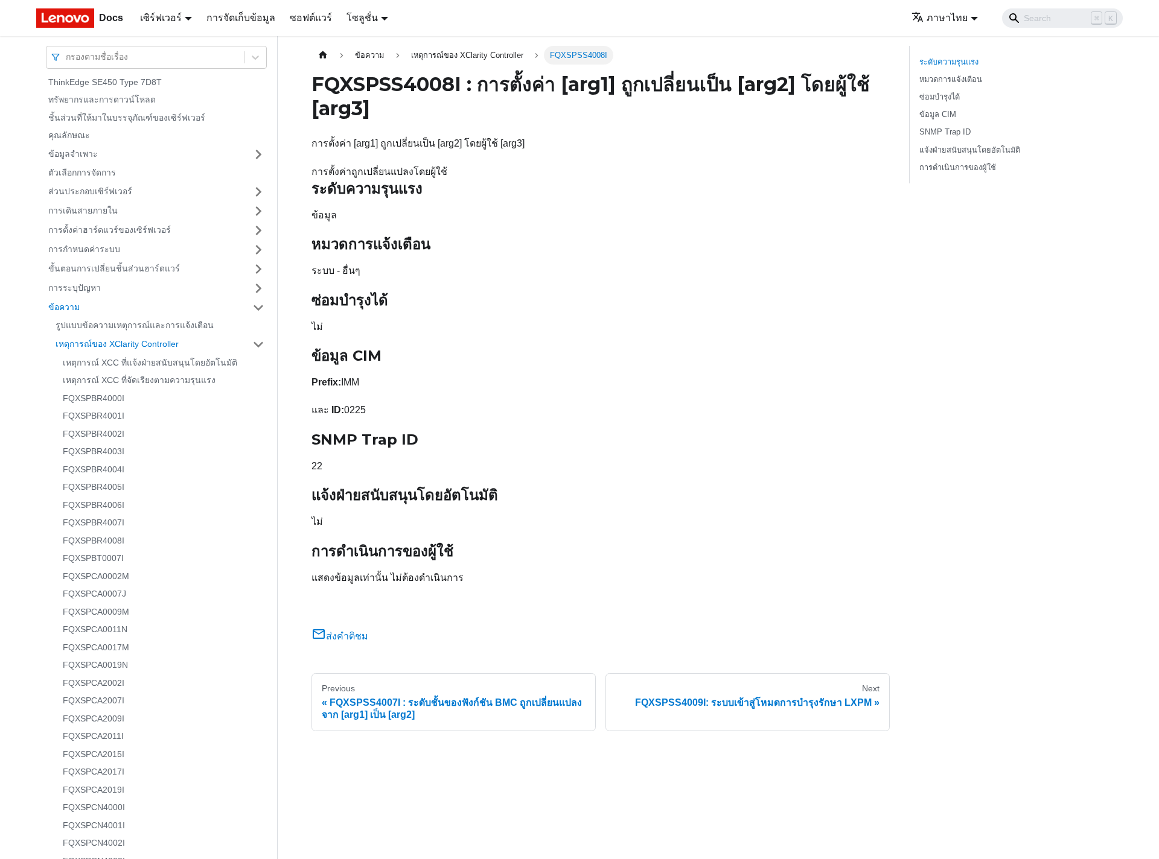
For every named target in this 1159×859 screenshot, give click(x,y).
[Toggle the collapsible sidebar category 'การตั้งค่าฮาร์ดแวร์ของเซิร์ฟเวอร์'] (258, 230)
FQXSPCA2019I (93, 789)
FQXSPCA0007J (94, 594)
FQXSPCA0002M (96, 576)
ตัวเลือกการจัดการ (82, 172)
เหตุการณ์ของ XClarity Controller (117, 344)
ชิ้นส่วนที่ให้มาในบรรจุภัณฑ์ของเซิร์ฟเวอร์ (126, 117)
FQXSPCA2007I (93, 701)
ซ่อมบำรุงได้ (939, 96)
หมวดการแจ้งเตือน (950, 79)
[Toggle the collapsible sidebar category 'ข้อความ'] (258, 307)
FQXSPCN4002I (94, 843)
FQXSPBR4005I (93, 487)
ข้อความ (64, 307)
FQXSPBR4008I (93, 540)
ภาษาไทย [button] (947, 18)
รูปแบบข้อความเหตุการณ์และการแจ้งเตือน (135, 326)
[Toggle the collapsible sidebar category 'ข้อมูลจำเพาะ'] (258, 154)
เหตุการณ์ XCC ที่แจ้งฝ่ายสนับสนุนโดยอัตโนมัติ (150, 362)
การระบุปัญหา (74, 288)
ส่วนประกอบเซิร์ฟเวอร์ (90, 191)
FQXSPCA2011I (93, 736)
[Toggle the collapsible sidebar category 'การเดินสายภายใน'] (258, 211)
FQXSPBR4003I (93, 452)
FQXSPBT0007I (93, 558)
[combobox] (67, 57)
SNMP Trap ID (945, 131)
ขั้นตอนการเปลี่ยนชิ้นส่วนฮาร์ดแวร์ (114, 268)
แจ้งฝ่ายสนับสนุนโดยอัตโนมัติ (969, 149)
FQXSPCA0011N (95, 630)
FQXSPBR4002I (93, 434)
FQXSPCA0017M (96, 647)
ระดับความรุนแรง (949, 61)
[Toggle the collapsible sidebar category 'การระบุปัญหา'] (258, 288)
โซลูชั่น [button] (362, 18)
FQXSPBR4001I (93, 416)
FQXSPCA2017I (93, 772)
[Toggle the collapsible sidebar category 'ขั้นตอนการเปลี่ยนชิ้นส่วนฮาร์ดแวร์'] (258, 269)
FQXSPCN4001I (94, 825)
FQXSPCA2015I (93, 754)
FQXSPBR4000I (93, 398)
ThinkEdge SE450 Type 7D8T (105, 82)
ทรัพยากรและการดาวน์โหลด (102, 100)
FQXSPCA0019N (95, 665)
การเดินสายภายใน (83, 210)
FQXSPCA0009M (96, 612)
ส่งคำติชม (347, 636)
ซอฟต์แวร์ (311, 18)
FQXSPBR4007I (93, 523)
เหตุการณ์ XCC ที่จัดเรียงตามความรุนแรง (139, 380)
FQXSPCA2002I (93, 683)
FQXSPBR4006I (93, 505)
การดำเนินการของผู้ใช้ (957, 167)
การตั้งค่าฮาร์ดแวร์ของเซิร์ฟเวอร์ (109, 230)
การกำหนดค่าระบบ (84, 249)
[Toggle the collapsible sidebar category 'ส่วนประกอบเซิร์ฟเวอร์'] (258, 191)
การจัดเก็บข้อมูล (240, 18)
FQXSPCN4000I (94, 808)
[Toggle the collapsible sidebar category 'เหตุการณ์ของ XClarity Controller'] (258, 344)
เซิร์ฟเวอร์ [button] (161, 18)
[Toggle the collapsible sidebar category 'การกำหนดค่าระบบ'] (258, 249)
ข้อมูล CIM (937, 114)
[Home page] (322, 55)
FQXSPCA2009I (93, 718)
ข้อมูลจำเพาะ (73, 154)
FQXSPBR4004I (93, 469)
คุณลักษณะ (69, 136)
